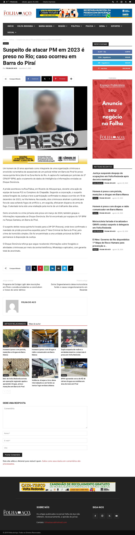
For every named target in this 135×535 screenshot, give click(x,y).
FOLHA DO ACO (11, 68)
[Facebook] (117, 2)
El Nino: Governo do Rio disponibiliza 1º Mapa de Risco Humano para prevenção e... (111, 242)
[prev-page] (4, 391)
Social (11, 32)
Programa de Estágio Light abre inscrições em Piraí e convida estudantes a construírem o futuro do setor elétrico (22, 287)
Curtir (127, 52)
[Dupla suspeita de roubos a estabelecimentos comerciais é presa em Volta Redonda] (74, 338)
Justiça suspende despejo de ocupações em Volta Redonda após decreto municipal (111, 176)
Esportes (115, 26)
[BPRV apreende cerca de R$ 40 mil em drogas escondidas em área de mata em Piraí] (74, 367)
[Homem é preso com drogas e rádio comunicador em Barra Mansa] (45, 338)
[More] (71, 78)
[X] (126, 2)
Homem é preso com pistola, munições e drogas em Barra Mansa (14, 352)
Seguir (127, 57)
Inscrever (126, 68)
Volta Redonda (25, 26)
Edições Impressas (49, 2)
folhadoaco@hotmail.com (55, 522)
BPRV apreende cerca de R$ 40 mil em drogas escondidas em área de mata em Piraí (73, 381)
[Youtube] (130, 2)
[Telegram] (64, 268)
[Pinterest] (40, 268)
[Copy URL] (70, 268)
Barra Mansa (45, 26)
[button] (113, 2)
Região (61, 26)
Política (75, 26)
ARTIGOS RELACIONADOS (15, 324)
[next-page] (8, 391)
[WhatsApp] (46, 268)
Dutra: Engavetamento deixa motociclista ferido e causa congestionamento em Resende (69, 287)
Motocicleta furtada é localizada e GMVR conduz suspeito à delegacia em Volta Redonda (111, 224)
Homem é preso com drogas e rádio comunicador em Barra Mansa (44, 352)
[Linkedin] (52, 268)
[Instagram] (121, 2)
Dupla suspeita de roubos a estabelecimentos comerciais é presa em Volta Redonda (73, 352)
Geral (102, 26)
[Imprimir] (58, 268)
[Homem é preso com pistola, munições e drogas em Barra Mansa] (16, 338)
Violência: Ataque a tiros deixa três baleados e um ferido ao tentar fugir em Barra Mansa (44, 382)
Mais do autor (35, 324)
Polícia (89, 26)
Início (5, 39)
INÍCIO (11, 26)
